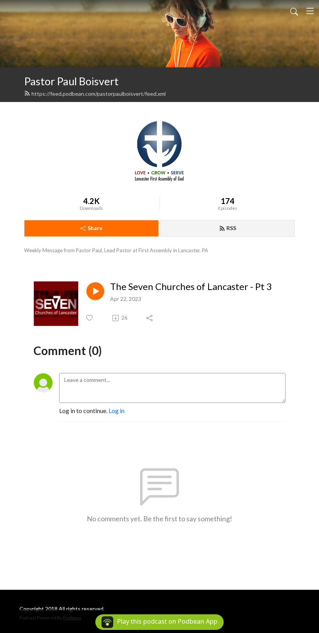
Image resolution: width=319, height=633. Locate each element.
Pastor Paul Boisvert (71, 81)
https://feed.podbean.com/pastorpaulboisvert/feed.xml (99, 93)
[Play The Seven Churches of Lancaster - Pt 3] (95, 291)
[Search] (294, 11)
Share (95, 228)
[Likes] (90, 318)
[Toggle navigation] (310, 11)
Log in (116, 410)
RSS (231, 228)
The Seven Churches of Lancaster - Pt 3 (191, 286)
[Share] (149, 318)
